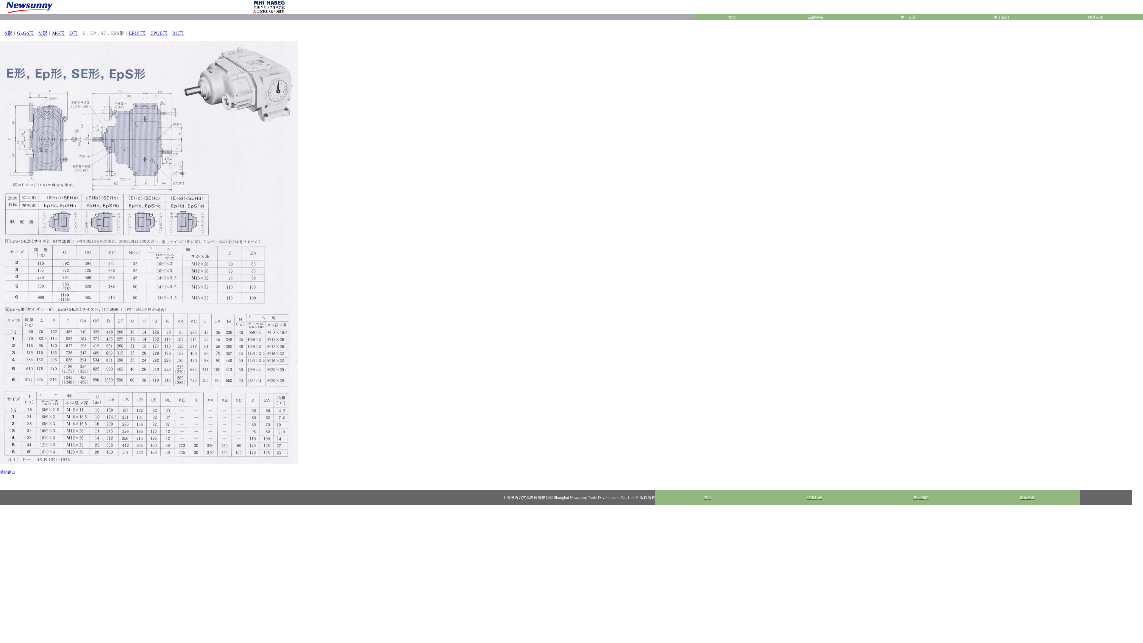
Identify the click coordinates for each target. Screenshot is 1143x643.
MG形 (58, 33)
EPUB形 (159, 33)
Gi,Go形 (25, 33)
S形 (8, 33)
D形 (73, 33)
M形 (42, 33)
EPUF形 (137, 33)
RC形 (178, 33)
